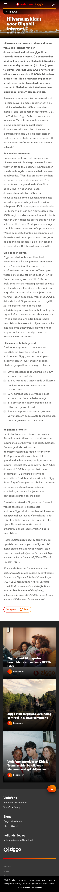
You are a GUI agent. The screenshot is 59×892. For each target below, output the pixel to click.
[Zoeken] (54, 4)
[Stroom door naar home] (29, 4)
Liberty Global (10, 826)
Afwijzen (37, 887)
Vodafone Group (11, 807)
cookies (32, 880)
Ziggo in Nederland (13, 821)
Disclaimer (7, 866)
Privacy (6, 871)
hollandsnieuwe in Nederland (18, 840)
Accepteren (23, 887)
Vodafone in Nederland (15, 802)
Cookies (6, 876)
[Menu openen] (5, 5)
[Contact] (51, 790)
